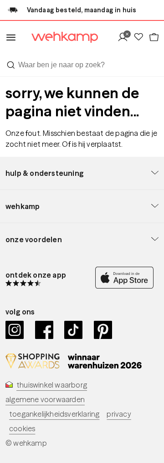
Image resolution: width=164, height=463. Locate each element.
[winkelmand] (154, 37)
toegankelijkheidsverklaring (54, 413)
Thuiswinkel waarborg (51, 384)
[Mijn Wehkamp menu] (125, 37)
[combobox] (82, 65)
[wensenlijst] (141, 37)
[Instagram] (14, 330)
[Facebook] (44, 330)
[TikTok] (73, 330)
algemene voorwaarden (45, 399)
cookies (22, 428)
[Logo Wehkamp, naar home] (59, 37)
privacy (119, 413)
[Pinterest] (103, 330)
